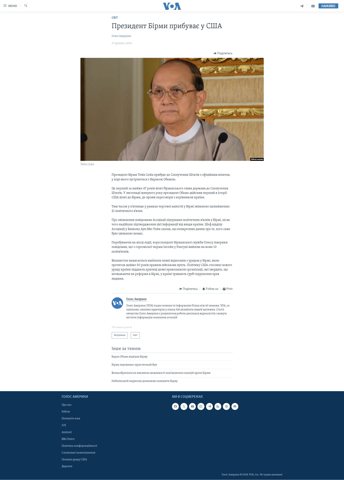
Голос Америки (121, 36)
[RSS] (217, 406)
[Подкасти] (226, 406)
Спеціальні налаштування (78, 452)
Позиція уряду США (74, 459)
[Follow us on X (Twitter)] (183, 406)
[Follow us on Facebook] (175, 406)
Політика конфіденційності (79, 446)
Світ (115, 18)
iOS (64, 425)
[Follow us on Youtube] (192, 406)
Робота (66, 412)
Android (67, 432)
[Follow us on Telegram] (209, 406)
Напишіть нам (71, 418)
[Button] (223, 53)
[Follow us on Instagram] (200, 406)
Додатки (67, 466)
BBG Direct (68, 439)
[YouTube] (313, 6)
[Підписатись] (234, 406)
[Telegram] (301, 6)
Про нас (67, 405)
